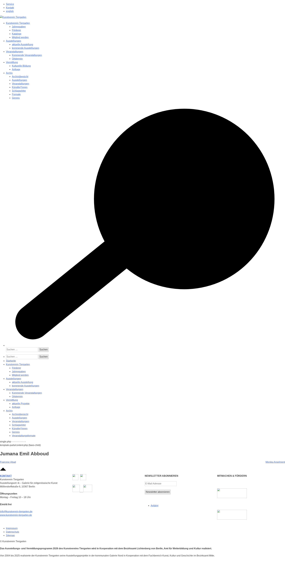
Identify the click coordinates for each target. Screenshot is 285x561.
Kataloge (16, 34)
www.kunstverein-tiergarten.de (16, 515)
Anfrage (16, 69)
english (10, 11)
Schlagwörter (19, 91)
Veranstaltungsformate (23, 435)
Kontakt (10, 7)
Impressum (12, 528)
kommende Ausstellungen (25, 48)
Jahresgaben (19, 26)
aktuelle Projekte (21, 403)
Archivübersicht (20, 76)
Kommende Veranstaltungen (27, 55)
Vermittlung (12, 62)
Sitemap (10, 535)
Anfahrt (154, 505)
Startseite (11, 361)
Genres (16, 98)
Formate (16, 94)
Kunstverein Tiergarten (18, 23)
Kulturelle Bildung (21, 66)
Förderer (16, 30)
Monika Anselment (275, 462)
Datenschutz (12, 532)
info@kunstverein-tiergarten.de (16, 511)
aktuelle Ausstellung (22, 44)
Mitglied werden (20, 37)
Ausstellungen (13, 41)
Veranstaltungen (14, 51)
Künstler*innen (19, 87)
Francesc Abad (8, 462)
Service (10, 4)
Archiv (9, 73)
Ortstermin (17, 58)
